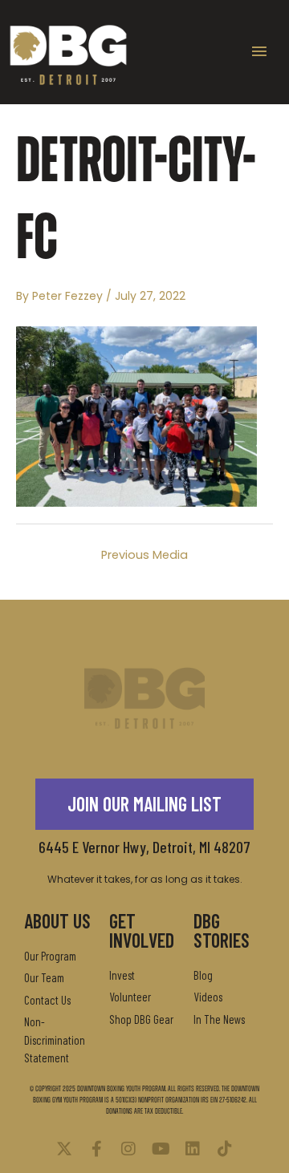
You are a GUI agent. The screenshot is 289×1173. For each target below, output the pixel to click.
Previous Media (144, 555)
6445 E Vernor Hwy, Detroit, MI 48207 (144, 846)
